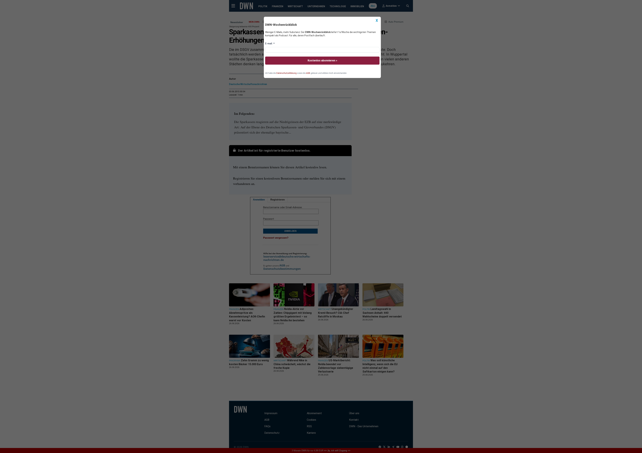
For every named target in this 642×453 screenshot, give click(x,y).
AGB (308, 73)
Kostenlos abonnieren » (322, 60)
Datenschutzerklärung (286, 73)
